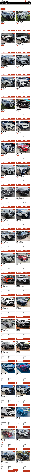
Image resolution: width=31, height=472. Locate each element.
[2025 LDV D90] (8, 16)
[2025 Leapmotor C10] (23, 236)
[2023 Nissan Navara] (8, 324)
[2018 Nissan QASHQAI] (23, 148)
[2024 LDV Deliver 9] (8, 412)
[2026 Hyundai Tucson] (23, 170)
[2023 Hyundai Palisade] (8, 148)
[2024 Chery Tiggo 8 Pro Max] (23, 390)
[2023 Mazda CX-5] (23, 302)
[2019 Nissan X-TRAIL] (8, 258)
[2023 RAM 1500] (23, 192)
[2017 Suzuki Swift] (8, 126)
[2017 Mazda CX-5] (8, 434)
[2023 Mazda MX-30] (23, 126)
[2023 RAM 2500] (8, 192)
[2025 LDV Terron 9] (8, 38)
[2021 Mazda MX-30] (8, 368)
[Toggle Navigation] (29, 3)
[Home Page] (5, 1)
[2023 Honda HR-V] (23, 258)
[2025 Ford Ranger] (23, 38)
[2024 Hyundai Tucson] (8, 456)
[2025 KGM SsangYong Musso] (23, 16)
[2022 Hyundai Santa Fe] (8, 60)
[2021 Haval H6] (23, 412)
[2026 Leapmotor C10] (23, 456)
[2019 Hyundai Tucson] (23, 434)
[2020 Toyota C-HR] (8, 170)
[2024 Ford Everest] (23, 82)
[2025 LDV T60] (8, 280)
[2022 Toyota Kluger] (8, 82)
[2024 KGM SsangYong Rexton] (23, 60)
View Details (4, 30)
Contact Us (11, 30)
